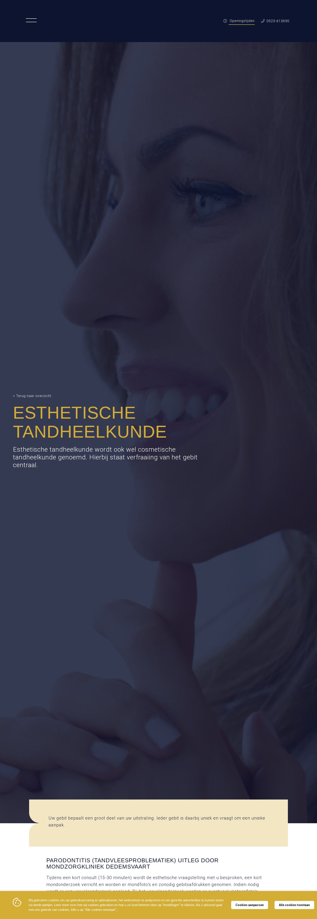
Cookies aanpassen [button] (249, 905)
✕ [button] (297, 903)
